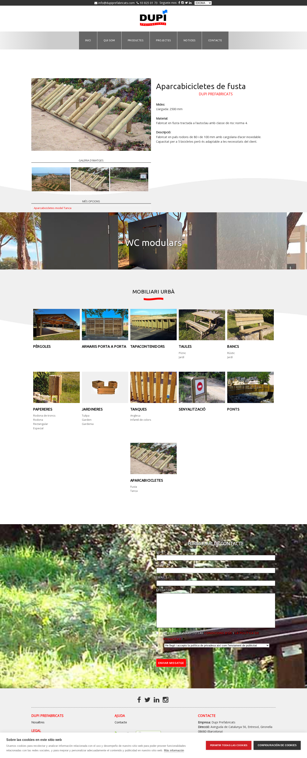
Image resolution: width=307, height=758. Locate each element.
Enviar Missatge (171, 663)
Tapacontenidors (147, 346)
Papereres (42, 409)
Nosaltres (37, 722)
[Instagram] (182, 3)
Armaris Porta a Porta (104, 346)
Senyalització (192, 409)
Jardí (181, 357)
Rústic (231, 353)
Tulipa (85, 415)
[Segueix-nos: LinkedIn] (190, 3)
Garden (86, 420)
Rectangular (40, 424)
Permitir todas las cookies (228, 745)
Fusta (133, 487)
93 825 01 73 (148, 3)
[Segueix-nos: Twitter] (186, 3)
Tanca (134, 491)
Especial (38, 428)
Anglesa (135, 415)
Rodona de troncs (44, 415)
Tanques (138, 409)
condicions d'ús (217, 633)
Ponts (233, 409)
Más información (174, 750)
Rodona (38, 420)
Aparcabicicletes (146, 480)
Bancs (233, 346)
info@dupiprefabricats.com (116, 3)
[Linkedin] (157, 699)
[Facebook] (140, 699)
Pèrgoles (42, 346)
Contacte (121, 722)
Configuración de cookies (277, 745)
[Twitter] (148, 699)
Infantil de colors (140, 420)
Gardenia (88, 424)
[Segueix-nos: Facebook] (179, 3)
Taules (185, 346)
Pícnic (182, 353)
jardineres (92, 409)
